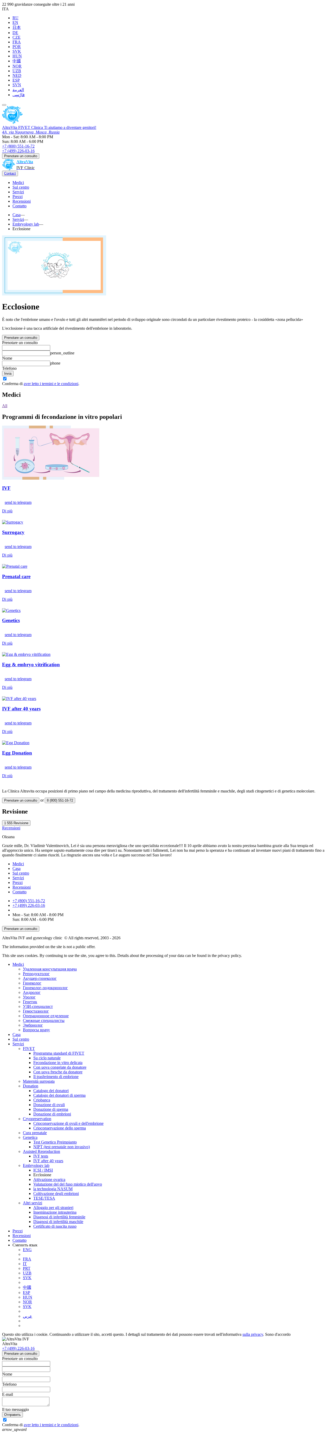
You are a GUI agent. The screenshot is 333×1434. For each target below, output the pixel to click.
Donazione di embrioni (52, 1114)
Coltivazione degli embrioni (56, 1193)
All (4, 406)
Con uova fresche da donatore (57, 1072)
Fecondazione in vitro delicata (57, 1062)
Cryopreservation (37, 1118)
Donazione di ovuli (49, 1104)
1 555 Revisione (16, 823)
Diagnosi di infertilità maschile (58, 1221)
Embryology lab (36, 1165)
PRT (26, 1268)
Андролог (32, 992)
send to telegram (18, 502)
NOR (17, 66)
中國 (16, 61)
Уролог (29, 997)
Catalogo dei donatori (51, 1090)
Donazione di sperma (50, 1109)
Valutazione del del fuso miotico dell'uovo (67, 1184)
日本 (16, 27)
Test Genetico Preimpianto (55, 1142)
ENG (27, 1249)
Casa (16, 868)
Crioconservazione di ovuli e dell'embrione (68, 1123)
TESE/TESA (44, 1198)
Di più (7, 511)
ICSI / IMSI (43, 1170)
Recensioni (21, 201)
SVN (16, 85)
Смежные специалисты (44, 1020)
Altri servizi (32, 1203)
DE (15, 32)
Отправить (12, 1415)
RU (15, 18)
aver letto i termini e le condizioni (51, 383)
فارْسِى (18, 94)
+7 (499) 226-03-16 (18, 151)
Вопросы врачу (36, 1030)
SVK (16, 51)
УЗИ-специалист (38, 1006)
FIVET (29, 1048)
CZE (16, 37)
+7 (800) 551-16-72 (18, 146)
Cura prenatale (35, 1133)
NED (16, 75)
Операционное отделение (46, 1016)
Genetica (30, 1137)
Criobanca (41, 1100)
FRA (16, 42)
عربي (27, 1316)
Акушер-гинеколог (40, 978)
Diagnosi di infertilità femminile (59, 1217)
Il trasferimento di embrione (56, 1076)
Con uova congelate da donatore (59, 1067)
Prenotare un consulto (20, 156)
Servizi (18, 192)
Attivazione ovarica (49, 1179)
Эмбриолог (33, 1025)
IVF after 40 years (48, 1161)
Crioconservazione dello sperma (59, 1128)
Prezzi (17, 196)
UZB (16, 71)
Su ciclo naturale (47, 1058)
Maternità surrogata (39, 1081)
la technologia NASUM (53, 1189)
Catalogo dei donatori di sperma (59, 1095)
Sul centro (20, 187)
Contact (10, 173)
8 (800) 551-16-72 (60, 800)
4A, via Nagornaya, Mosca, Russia (31, 132)
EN (15, 22)
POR (16, 46)
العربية (18, 90)
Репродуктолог (36, 974)
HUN (17, 56)
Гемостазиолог (36, 1011)
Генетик (30, 1002)
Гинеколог (32, 983)
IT (25, 1263)
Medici (18, 182)
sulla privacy (252, 1334)
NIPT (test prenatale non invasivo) (61, 1147)
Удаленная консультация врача (50, 969)
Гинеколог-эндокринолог (45, 988)
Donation (30, 1086)
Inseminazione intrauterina (54, 1212)
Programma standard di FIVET (58, 1053)
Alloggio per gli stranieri (53, 1207)
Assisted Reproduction (41, 1151)
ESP (16, 80)
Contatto (19, 206)
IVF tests (40, 1156)
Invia (7, 373)
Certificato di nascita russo (54, 1226)
